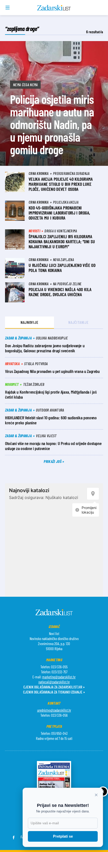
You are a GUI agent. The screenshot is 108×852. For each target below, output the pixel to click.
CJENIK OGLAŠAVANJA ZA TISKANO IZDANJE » (54, 691)
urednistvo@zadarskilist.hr (54, 710)
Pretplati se (63, 836)
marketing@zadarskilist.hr (59, 677)
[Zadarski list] (54, 8)
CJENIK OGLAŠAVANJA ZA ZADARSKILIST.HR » (54, 686)
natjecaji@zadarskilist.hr (54, 682)
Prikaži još (53, 461)
